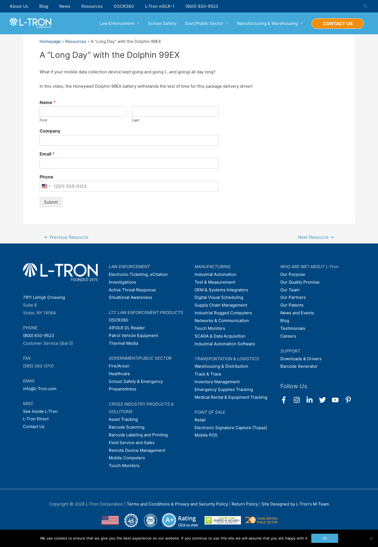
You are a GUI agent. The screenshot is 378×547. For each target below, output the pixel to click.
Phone (46, 177)
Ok (324, 538)
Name (48, 102)
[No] (371, 538)
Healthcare (119, 373)
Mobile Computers (127, 457)
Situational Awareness (130, 297)
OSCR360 (124, 6)
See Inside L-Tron (40, 411)
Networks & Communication (222, 320)
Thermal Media (123, 343)
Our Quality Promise (300, 282)
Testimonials (292, 328)
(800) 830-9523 (201, 6)
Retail (200, 419)
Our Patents (292, 305)
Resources (92, 6)
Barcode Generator (299, 366)
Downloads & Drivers (301, 358)
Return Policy (245, 504)
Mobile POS (206, 435)
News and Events (297, 312)
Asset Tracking (123, 419)
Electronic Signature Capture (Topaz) (231, 427)
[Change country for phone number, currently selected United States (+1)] (46, 186)
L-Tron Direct (36, 418)
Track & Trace (208, 374)
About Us (19, 6)
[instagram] (299, 399)
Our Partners (293, 297)
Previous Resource (66, 237)
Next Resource (316, 237)
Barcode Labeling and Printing (138, 434)
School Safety (162, 23)
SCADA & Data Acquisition (220, 336)
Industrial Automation (215, 274)
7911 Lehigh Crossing (44, 297)
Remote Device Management (137, 450)
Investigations (122, 282)
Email (47, 154)
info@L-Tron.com (39, 388)
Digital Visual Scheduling (219, 297)
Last (135, 120)
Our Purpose (292, 274)
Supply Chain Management (221, 305)
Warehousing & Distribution (221, 366)
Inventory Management (217, 381)
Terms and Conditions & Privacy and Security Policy (177, 504)
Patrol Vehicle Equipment (133, 335)
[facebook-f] (286, 399)
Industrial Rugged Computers (223, 312)
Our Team (289, 289)
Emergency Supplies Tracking (224, 389)
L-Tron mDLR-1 (159, 6)
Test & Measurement (215, 282)
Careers (288, 336)
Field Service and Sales (132, 442)
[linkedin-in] (312, 399)
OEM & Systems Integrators (221, 289)
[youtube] (338, 399)
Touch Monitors (124, 465)
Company (50, 131)
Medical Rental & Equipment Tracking (231, 397)
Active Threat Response (132, 289)
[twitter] (325, 399)
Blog (43, 6)
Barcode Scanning (126, 427)
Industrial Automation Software (225, 343)
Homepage (50, 41)
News (64, 6)
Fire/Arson (119, 366)
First (43, 120)
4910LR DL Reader (127, 327)
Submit (51, 202)
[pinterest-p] (349, 399)
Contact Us (34, 426)
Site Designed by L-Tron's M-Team (295, 504)
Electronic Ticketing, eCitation (138, 274)
